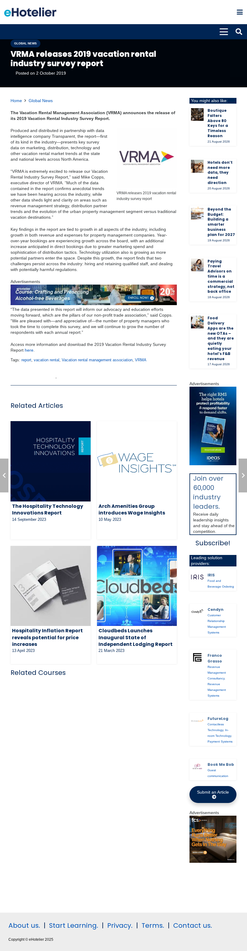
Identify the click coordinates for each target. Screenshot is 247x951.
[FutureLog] (197, 720)
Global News (41, 100)
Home (16, 100)
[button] (239, 12)
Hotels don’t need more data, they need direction (220, 172)
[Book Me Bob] (197, 766)
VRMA (140, 360)
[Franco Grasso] (197, 657)
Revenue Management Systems (217, 689)
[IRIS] (197, 577)
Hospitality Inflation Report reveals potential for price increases (47, 637)
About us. (24, 925)
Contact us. (192, 925)
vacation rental (46, 360)
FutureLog (218, 718)
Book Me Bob (221, 764)
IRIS (211, 575)
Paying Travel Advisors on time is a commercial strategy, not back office (221, 276)
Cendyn (216, 609)
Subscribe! (212, 543)
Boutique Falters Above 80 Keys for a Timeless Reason (218, 123)
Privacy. (120, 925)
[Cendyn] (197, 611)
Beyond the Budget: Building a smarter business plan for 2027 (221, 222)
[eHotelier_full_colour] (30, 12)
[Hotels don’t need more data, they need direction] (197, 166)
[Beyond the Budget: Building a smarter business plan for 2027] (197, 213)
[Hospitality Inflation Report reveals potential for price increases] (51, 586)
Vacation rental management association (97, 360)
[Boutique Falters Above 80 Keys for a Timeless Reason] (197, 114)
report (26, 360)
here (29, 350)
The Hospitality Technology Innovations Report (47, 509)
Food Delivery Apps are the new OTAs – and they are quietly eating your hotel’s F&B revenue (221, 338)
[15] (94, 303)
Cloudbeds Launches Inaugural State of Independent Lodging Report (135, 637)
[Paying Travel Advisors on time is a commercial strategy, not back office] (197, 265)
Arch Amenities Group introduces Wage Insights (131, 509)
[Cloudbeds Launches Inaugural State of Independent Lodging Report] (137, 586)
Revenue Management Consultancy (217, 672)
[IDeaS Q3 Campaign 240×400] (212, 463)
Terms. (153, 925)
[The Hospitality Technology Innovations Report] (51, 461)
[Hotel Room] (212, 861)
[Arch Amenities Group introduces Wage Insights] (137, 461)
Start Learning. (72, 925)
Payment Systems (220, 741)
